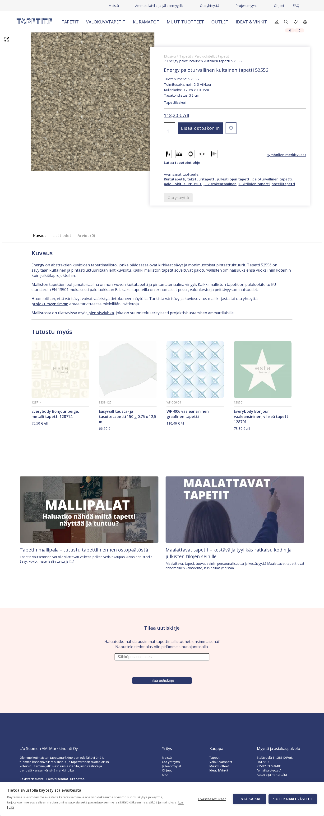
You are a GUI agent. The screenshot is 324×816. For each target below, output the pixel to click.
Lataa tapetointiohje (182, 162)
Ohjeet (279, 5)
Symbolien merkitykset (286, 154)
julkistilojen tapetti (233, 179)
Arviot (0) (86, 235)
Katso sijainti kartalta (272, 774)
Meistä (113, 5)
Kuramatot (146, 22)
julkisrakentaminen (220, 183)
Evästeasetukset (212, 799)
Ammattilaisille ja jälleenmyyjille (159, 5)
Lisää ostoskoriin (200, 128)
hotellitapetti (283, 183)
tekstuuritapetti (201, 179)
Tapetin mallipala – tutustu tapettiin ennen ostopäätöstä (84, 550)
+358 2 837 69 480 (269, 766)
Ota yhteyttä (209, 5)
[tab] (41, 235)
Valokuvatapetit (105, 22)
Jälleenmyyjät (171, 766)
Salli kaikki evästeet (292, 799)
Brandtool (77, 779)
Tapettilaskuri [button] (175, 102)
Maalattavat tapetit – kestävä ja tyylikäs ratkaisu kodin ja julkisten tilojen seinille (229, 553)
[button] (231, 128)
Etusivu (170, 56)
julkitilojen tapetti (254, 183)
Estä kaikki (249, 799)
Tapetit (70, 22)
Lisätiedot (62, 235)
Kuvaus (39, 235)
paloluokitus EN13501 (183, 183)
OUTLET (219, 22)
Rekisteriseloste (32, 779)
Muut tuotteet (185, 22)
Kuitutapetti (174, 179)
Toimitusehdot (57, 779)
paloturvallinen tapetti (272, 179)
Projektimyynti (247, 5)
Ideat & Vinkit (251, 22)
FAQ (296, 5)
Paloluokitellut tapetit (211, 56)
